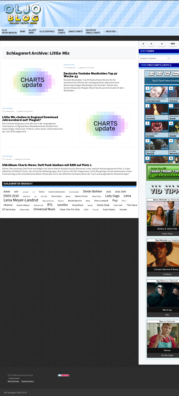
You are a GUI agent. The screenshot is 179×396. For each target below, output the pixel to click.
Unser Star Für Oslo (70, 209)
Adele (6, 191)
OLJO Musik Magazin (9, 31)
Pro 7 (124, 200)
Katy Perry (96, 196)
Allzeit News (32, 31)
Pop (115, 200)
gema (68, 196)
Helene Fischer (81, 196)
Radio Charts (61, 31)
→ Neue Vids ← (110, 31)
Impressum (14, 378)
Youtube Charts (69, 65)
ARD (16, 191)
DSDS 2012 (26, 196)
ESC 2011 (44, 196)
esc (35, 196)
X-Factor (96, 210)
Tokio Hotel (24, 209)
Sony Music (77, 205)
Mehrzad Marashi (48, 201)
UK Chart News (7, 108)
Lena (127, 195)
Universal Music (44, 209)
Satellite (62, 205)
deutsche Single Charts (93, 31)
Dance (41, 191)
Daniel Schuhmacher (57, 192)
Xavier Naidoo (109, 209)
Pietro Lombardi (101, 200)
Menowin (61, 201)
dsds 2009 (120, 191)
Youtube (123, 209)
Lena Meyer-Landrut (20, 200)
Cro (34, 192)
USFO (86, 209)
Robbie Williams (23, 205)
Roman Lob (38, 205)
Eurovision (56, 196)
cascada (25, 192)
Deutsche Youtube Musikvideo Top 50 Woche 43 (90, 75)
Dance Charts (76, 31)
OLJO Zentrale (47, 31)
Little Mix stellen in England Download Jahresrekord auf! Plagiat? (30, 118)
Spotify (90, 205)
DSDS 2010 (11, 196)
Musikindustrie (75, 200)
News (22, 31)
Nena (88, 201)
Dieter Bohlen (92, 191)
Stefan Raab (103, 205)
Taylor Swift (118, 205)
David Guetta (74, 192)
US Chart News (7, 156)
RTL (50, 204)
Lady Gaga (112, 196)
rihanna (7, 205)
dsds (108, 191)
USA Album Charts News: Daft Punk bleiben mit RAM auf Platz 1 (47, 165)
